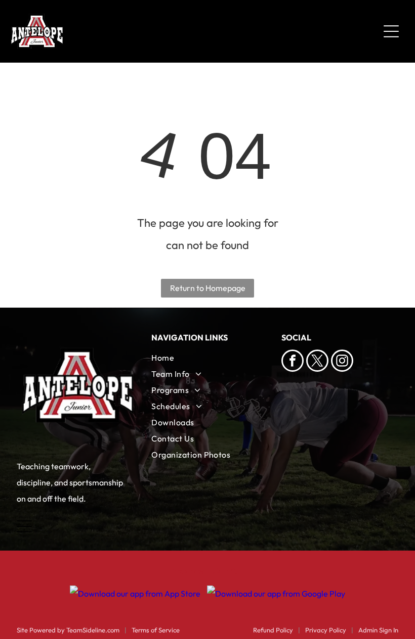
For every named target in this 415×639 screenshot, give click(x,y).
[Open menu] (391, 31)
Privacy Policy (325, 630)
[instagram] (342, 362)
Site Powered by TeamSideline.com (68, 630)
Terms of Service (156, 630)
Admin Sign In (378, 630)
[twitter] (317, 362)
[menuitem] (207, 358)
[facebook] (292, 362)
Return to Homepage (207, 288)
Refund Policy (273, 630)
